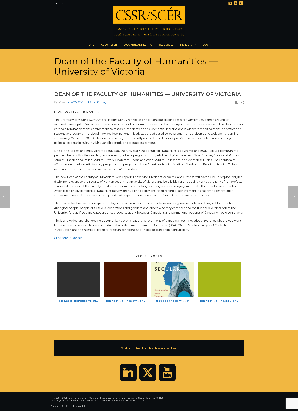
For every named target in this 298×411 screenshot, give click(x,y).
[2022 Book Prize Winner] (172, 279)
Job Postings (100, 102)
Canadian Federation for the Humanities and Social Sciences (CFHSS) (127, 398)
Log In (207, 44)
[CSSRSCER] (149, 23)
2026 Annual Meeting (138, 44)
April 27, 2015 (75, 102)
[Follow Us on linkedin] (128, 372)
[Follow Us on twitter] (147, 372)
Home (90, 44)
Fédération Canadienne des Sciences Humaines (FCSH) (115, 400)
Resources (166, 44)
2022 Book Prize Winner (173, 301)
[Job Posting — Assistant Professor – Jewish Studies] (125, 279)
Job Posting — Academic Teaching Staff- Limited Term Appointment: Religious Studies (220, 301)
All (89, 102)
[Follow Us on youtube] (167, 372)
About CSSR (109, 44)
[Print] (236, 102)
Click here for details (68, 238)
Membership (188, 44)
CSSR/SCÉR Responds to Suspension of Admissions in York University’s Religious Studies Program (79, 301)
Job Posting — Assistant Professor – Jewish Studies (126, 301)
